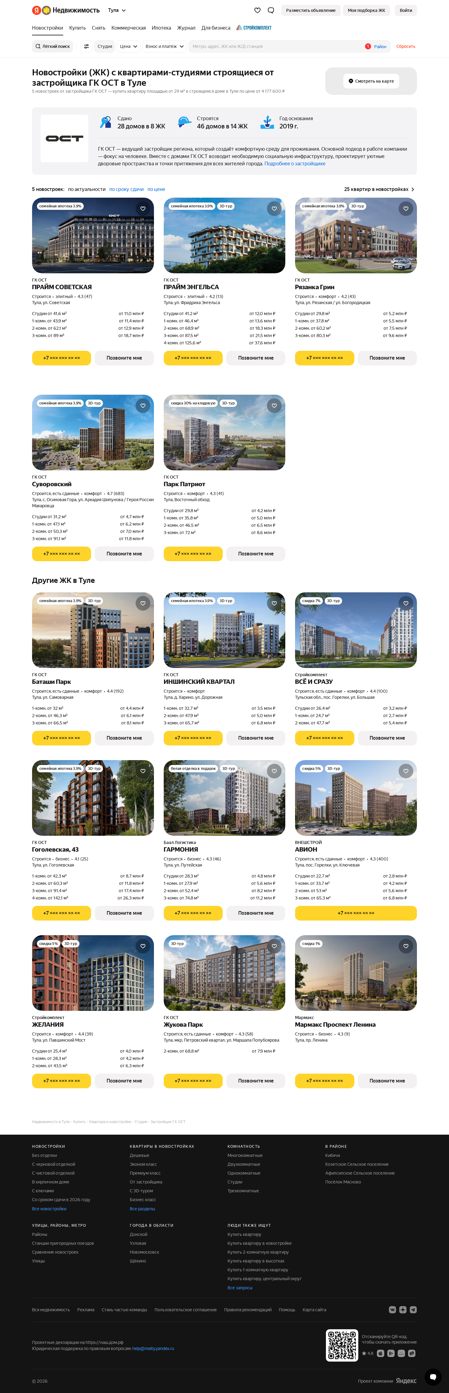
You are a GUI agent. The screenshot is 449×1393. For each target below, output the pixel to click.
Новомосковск (144, 1252)
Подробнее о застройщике (295, 164)
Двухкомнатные (244, 1164)
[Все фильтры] (86, 46)
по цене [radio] (156, 189)
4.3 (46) (213, 858)
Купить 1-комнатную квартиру (258, 1269)
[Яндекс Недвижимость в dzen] (403, 1309)
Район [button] (380, 46)
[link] (406, 10)
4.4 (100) (379, 691)
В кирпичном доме (50, 1181)
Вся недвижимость (51, 1309)
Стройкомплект (311, 674)
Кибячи (332, 1155)
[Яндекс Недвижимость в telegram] (413, 1309)
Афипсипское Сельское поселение (360, 1173)
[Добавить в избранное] (143, 208)
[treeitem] (49, 28)
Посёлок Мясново (343, 1181)
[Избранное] (257, 10)
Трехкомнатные (243, 1190)
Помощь (287, 1309)
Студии (235, 1181)
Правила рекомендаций (248, 1309)
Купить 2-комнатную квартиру (258, 1252)
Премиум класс (145, 1173)
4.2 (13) (216, 296)
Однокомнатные (244, 1173)
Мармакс (304, 1017)
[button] (270, 10)
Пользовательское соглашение (186, 1309)
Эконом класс (143, 1164)
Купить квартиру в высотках (256, 1260)
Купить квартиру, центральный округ (265, 1278)
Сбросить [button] (405, 46)
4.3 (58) (246, 1034)
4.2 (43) (348, 296)
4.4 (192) (115, 691)
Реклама (85, 1309)
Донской (138, 1234)
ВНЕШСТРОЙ (308, 842)
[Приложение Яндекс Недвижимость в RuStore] (411, 1353)
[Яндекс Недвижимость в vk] (392, 1309)
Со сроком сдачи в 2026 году (61, 1199)
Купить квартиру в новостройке (260, 1243)
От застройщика (146, 1181)
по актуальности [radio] (87, 189)
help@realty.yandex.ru (153, 1348)
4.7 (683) (115, 493)
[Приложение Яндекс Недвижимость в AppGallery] (401, 1353)
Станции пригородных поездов (63, 1243)
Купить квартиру (244, 1234)
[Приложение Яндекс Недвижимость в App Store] (380, 1353)
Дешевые (139, 1155)
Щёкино (138, 1260)
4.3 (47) (85, 296)
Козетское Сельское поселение (357, 1164)
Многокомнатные (245, 1155)
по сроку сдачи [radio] (126, 189)
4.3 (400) (379, 858)
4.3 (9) (344, 1034)
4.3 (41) (217, 493)
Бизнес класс (143, 1199)
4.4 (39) (85, 1034)
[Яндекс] (406, 1381)
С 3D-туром (141, 1190)
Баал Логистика (180, 842)
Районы (39, 1234)
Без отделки (44, 1155)
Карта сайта (314, 1309)
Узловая (138, 1243)
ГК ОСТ (39, 280)
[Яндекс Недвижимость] (66, 10)
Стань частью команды (124, 1309)
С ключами (43, 1190)
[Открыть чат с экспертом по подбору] (433, 1377)
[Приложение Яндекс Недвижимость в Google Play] (391, 1353)
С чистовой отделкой (53, 1173)
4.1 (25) (81, 858)
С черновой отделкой (53, 1164)
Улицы (38, 1260)
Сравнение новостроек (55, 1252)
